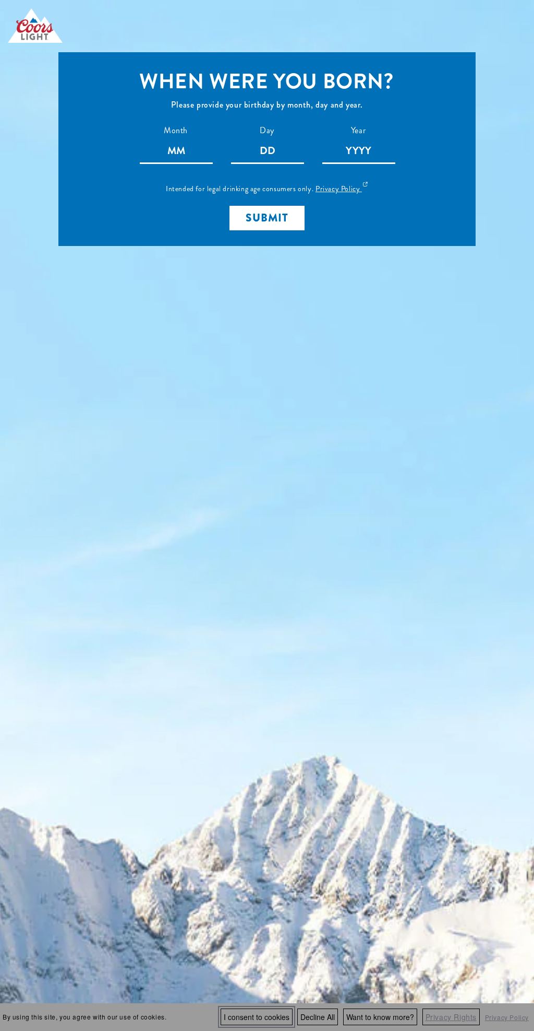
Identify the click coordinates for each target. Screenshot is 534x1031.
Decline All (317, 1017)
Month (176, 130)
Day (267, 130)
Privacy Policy (507, 1017)
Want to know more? (380, 1017)
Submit (267, 218)
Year (358, 130)
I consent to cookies (256, 1017)
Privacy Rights (451, 1017)
